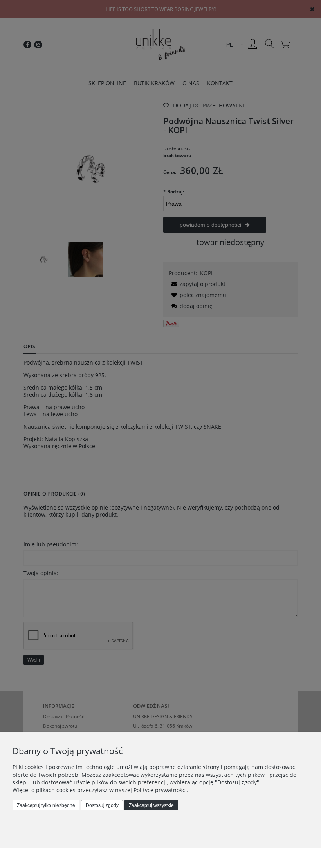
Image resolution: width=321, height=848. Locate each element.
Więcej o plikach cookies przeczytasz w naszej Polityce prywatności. (100, 790)
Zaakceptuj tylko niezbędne (46, 805)
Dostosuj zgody (102, 805)
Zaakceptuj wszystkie (151, 805)
